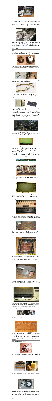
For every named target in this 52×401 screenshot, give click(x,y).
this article (22, 374)
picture (23, 45)
